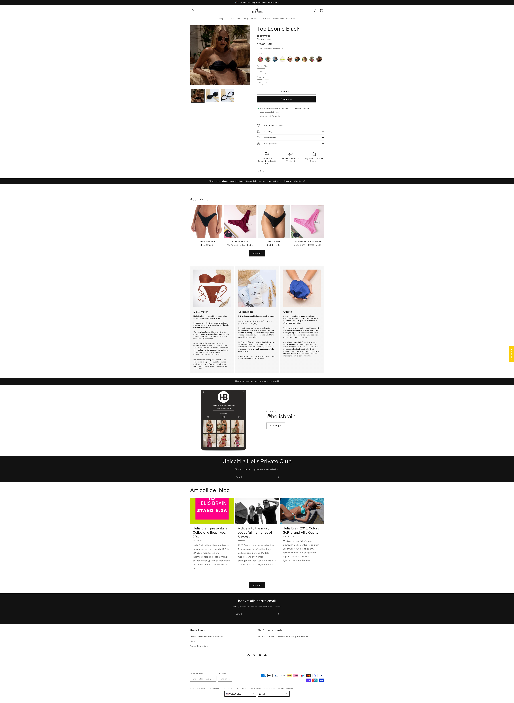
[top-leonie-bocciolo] (282, 59)
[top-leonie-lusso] (304, 59)
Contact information (286, 688)
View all (257, 253)
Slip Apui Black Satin (206, 241)
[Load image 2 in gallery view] (212, 95)
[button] (193, 11)
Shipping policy (270, 688)
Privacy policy (241, 688)
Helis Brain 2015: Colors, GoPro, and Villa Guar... (301, 530)
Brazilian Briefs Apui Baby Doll (307, 241)
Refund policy (228, 688)
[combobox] (240, 694)
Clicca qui (275, 425)
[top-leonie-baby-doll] (260, 59)
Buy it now (286, 99)
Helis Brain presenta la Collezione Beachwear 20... (210, 532)
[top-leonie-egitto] (289, 59)
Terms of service (255, 688)
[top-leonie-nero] (319, 59)
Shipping (260, 48)
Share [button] (262, 171)
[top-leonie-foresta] (297, 59)
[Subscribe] (278, 477)
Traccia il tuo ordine (199, 646)
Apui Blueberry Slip (240, 241)
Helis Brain (200, 688)
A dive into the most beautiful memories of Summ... (255, 532)
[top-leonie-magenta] (312, 59)
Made (192, 641)
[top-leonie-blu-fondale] (275, 59)
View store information (270, 116)
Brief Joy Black (273, 241)
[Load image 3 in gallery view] (227, 95)
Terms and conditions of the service (206, 636)
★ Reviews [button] (511, 354)
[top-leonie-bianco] (267, 59)
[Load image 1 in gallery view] (197, 95)
